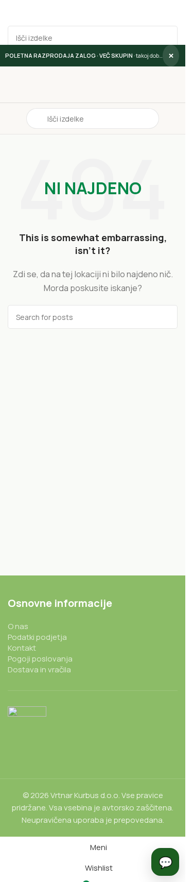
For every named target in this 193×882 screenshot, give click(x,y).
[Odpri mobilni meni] (12, 118)
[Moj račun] (173, 118)
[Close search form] (13, 13)
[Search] (166, 37)
